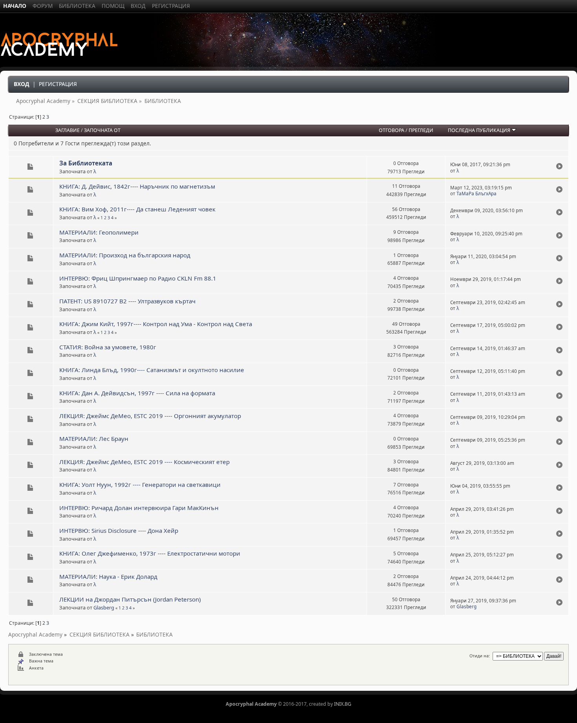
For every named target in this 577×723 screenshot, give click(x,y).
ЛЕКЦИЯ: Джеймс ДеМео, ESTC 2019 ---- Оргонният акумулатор (150, 416)
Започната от (102, 130)
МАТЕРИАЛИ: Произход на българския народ (124, 255)
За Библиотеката (85, 163)
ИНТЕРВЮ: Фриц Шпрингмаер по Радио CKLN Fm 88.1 (137, 278)
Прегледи (421, 130)
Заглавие (67, 130)
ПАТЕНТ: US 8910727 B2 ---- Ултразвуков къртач (127, 301)
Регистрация (58, 84)
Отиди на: (479, 656)
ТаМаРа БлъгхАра (476, 193)
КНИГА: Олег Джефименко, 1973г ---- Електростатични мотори (149, 553)
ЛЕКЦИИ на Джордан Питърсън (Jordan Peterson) (130, 599)
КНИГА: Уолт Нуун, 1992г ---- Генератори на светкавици (140, 484)
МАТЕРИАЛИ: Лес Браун (93, 438)
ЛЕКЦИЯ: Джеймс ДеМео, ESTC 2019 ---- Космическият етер (144, 462)
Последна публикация (479, 130)
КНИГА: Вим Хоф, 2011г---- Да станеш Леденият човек (137, 209)
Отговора (391, 130)
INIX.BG (342, 704)
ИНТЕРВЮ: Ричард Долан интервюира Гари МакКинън (139, 508)
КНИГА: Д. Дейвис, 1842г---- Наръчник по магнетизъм (137, 186)
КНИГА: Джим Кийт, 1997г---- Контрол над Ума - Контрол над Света (155, 324)
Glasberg (103, 607)
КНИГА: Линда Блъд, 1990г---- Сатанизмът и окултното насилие (151, 370)
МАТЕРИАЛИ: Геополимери (99, 232)
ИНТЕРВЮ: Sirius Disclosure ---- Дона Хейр (118, 530)
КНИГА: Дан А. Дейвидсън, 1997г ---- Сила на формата (137, 393)
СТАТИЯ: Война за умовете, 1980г (107, 347)
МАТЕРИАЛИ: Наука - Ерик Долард (108, 576)
